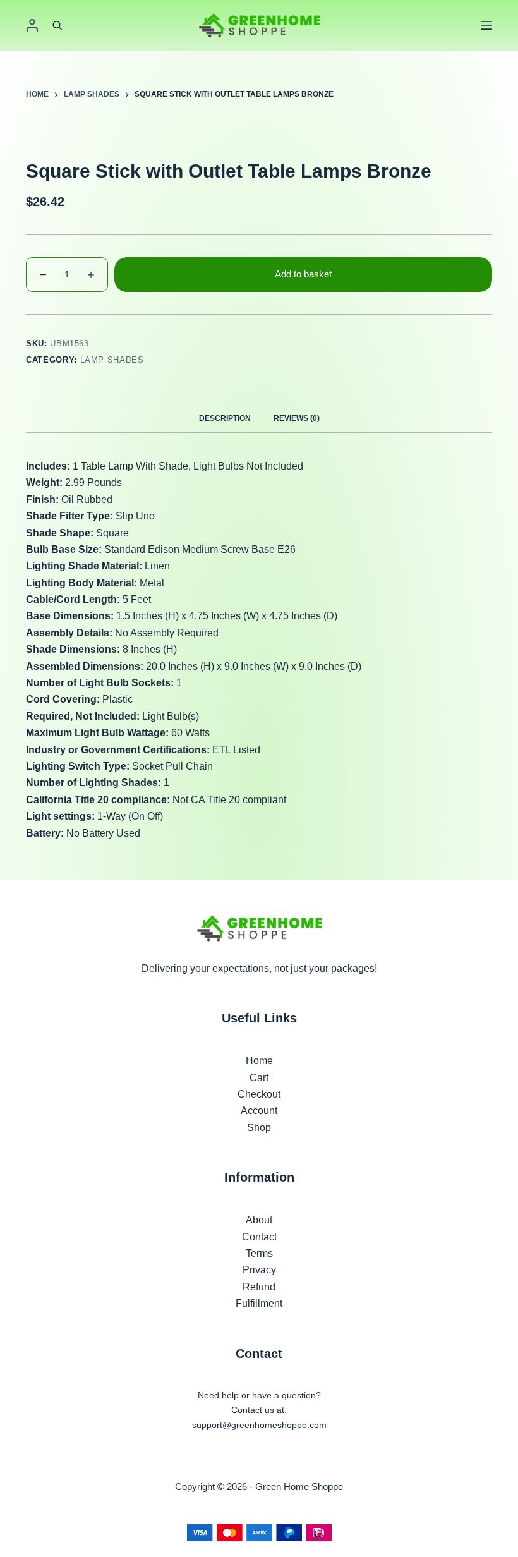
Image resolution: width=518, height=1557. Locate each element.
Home (259, 1060)
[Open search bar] (57, 25)
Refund (259, 1286)
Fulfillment (259, 1303)
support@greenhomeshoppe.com (259, 1425)
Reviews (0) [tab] (297, 418)
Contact (259, 1237)
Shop (259, 1127)
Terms (259, 1253)
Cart (259, 1077)
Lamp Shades (112, 360)
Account (259, 1110)
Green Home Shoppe (299, 1486)
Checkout (259, 1094)
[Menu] (486, 25)
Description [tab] (225, 418)
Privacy (259, 1269)
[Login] (32, 25)
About (259, 1220)
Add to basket (303, 274)
